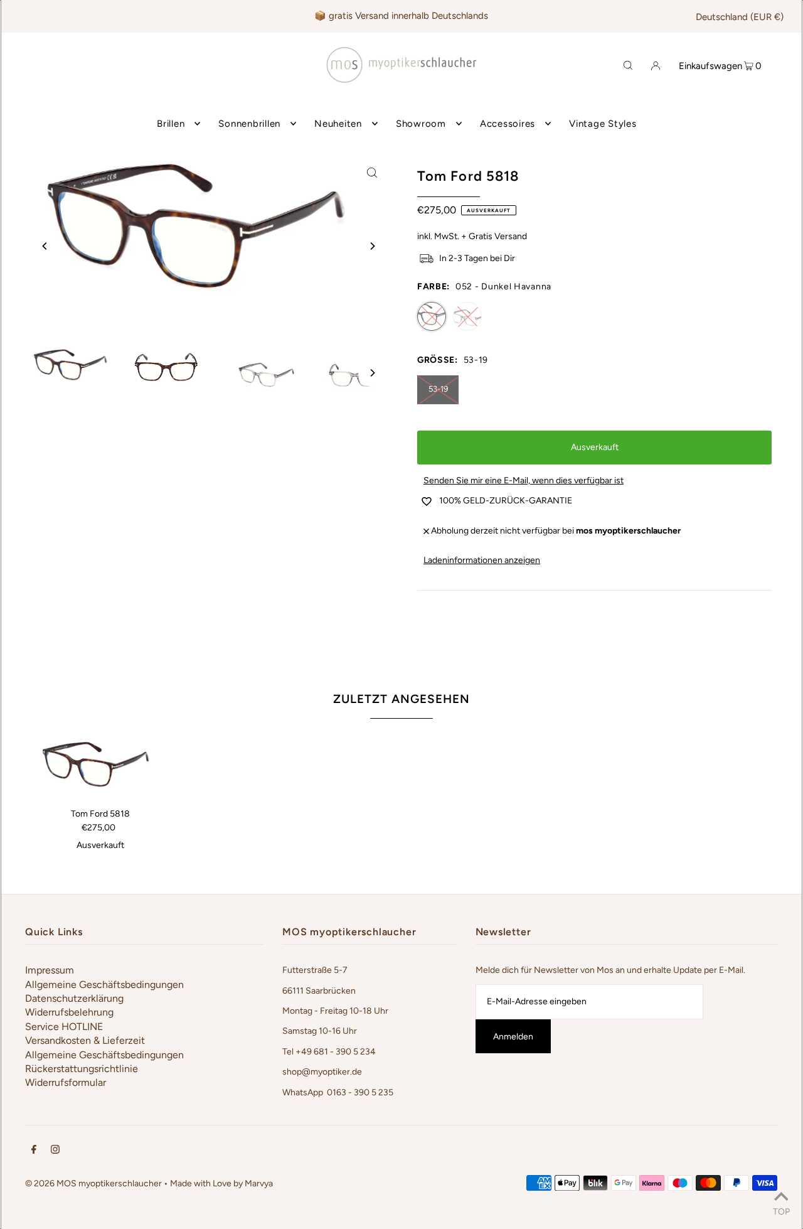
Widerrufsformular (65, 1082)
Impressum (49, 970)
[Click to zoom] (372, 172)
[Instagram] (55, 1151)
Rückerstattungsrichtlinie (81, 1069)
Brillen (170, 123)
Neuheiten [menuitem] (338, 123)
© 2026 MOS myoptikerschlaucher (93, 1183)
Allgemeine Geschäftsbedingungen (104, 984)
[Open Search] (628, 64)
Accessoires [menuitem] (507, 123)
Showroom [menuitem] (421, 123)
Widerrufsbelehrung (69, 1012)
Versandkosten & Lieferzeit (85, 1040)
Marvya (259, 1183)
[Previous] (45, 246)
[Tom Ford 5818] (100, 768)
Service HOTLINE (64, 1027)
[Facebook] (33, 1151)
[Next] (372, 246)
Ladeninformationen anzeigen (481, 560)
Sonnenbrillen (249, 123)
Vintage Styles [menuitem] (603, 123)
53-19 (438, 389)
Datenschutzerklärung (74, 998)
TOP (781, 1211)
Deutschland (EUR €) (740, 17)
